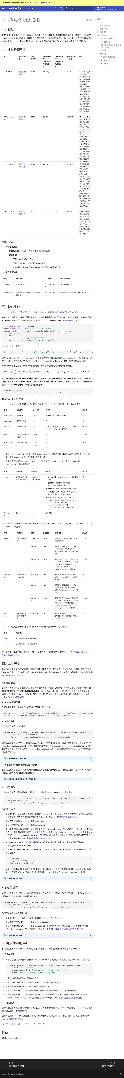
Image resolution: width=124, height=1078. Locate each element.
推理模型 (22, 72)
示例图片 (70, 320)
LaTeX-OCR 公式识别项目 (13, 697)
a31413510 (40, 1024)
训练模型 (22, 74)
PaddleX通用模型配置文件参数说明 (34, 838)
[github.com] (121, 1074)
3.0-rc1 (28, 8)
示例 (74, 488)
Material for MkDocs (17, 1074)
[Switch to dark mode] (55, 8)
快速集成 (54, 1008)
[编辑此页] (91, 20)
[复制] (90, 326)
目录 (98, 19)
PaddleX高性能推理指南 (12, 1019)
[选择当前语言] (61, 8)
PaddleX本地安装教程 (67, 312)
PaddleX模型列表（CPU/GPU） (65, 817)
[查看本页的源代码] (87, 20)
